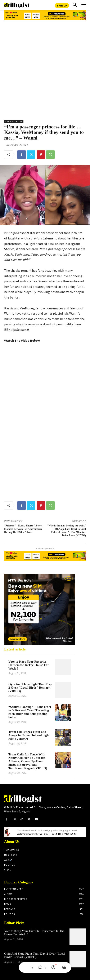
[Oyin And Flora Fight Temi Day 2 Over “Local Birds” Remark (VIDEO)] (63, 690)
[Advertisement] (45, 68)
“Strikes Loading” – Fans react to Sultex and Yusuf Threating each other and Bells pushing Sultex (29, 712)
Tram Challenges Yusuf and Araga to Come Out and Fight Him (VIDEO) (29, 735)
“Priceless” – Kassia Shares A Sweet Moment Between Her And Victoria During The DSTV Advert (23, 529)
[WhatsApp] (50, 154)
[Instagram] (14, 819)
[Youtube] (36, 819)
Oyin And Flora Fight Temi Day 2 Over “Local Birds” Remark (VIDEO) (30, 688)
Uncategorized (14, 121)
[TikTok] (21, 819)
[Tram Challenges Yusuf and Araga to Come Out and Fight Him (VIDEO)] (63, 737)
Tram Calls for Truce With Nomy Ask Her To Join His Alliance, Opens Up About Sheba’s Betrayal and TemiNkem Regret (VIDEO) (27, 761)
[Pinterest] (41, 154)
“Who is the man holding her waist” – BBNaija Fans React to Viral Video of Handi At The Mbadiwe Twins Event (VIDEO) (66, 530)
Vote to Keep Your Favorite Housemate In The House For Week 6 (28, 665)
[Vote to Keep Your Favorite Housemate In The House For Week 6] (63, 667)
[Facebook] (21, 154)
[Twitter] (31, 154)
